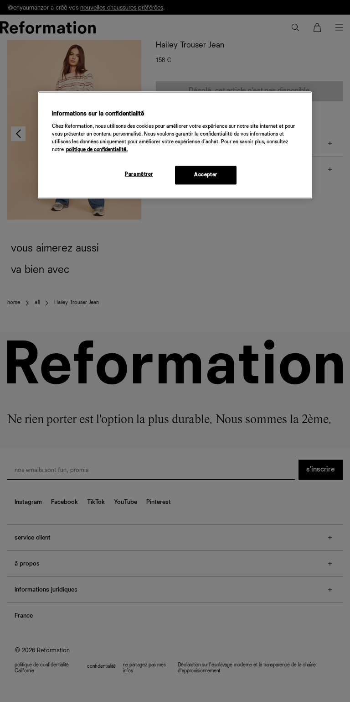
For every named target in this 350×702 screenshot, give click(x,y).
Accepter (205, 175)
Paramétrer (139, 174)
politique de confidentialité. (97, 150)
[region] (175, 145)
